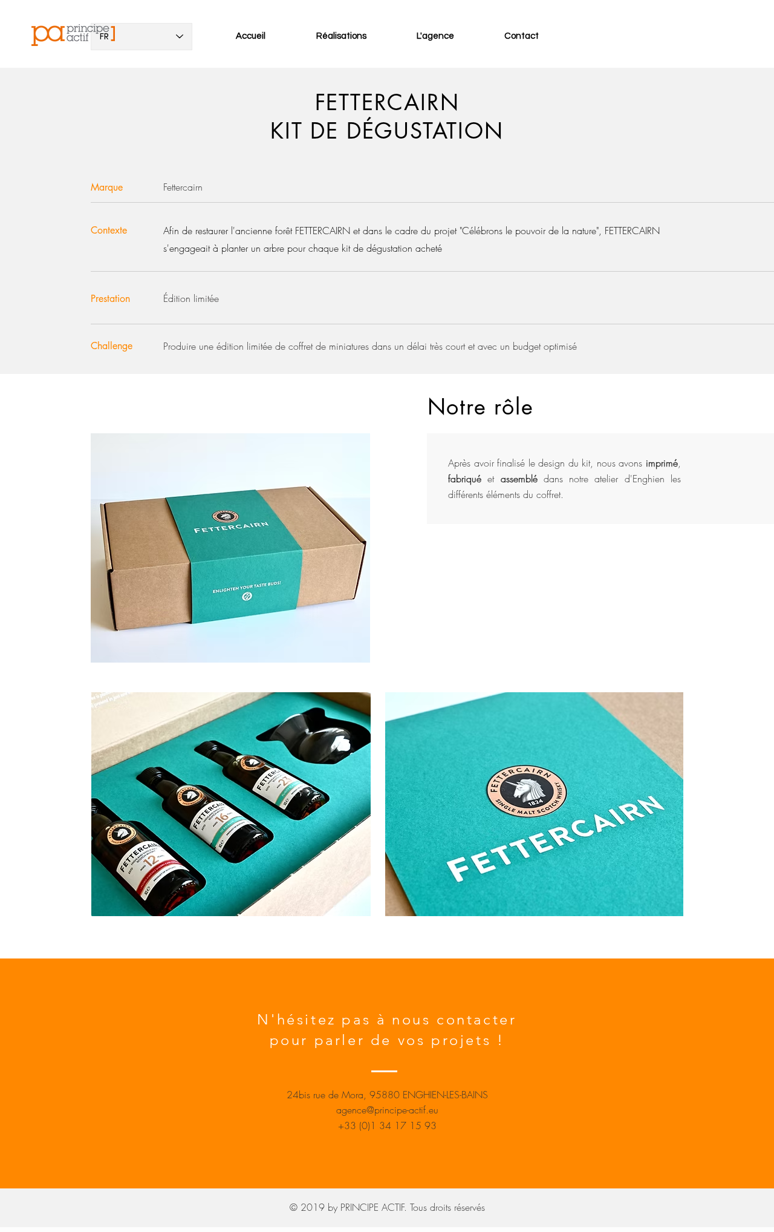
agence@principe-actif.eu (387, 1109)
